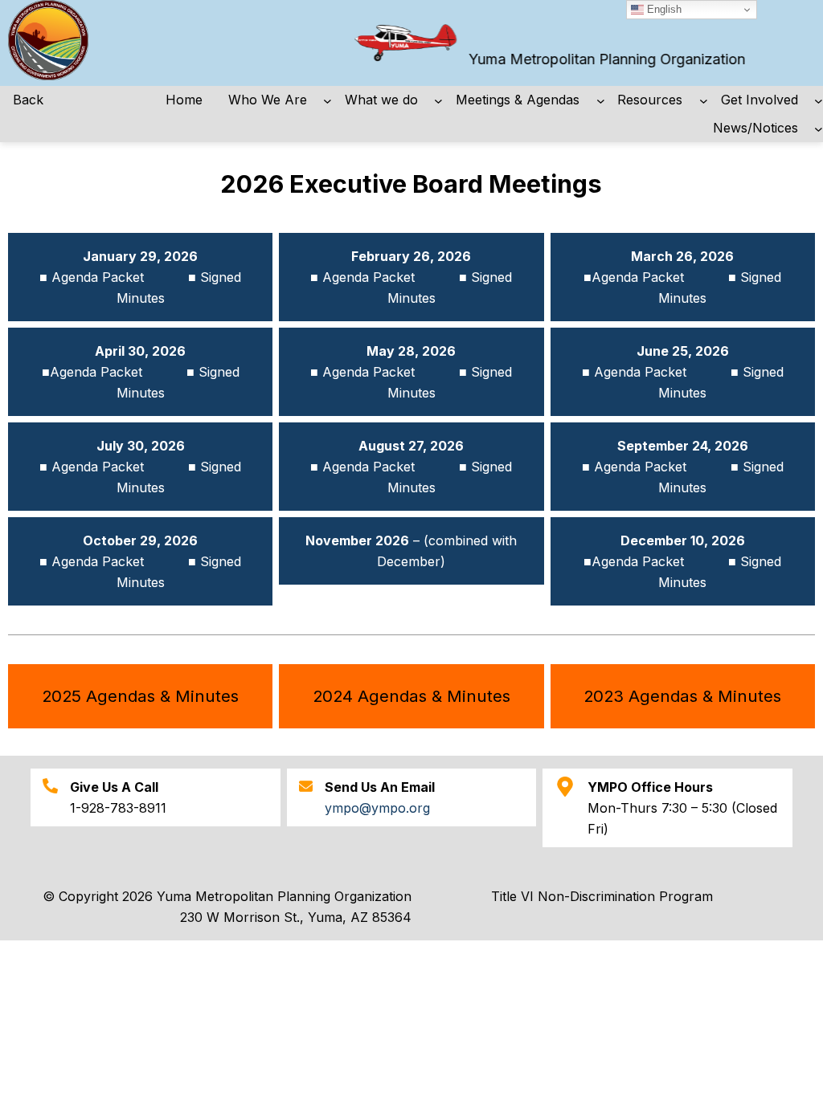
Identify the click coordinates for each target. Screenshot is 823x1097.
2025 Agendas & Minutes (140, 696)
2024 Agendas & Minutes (411, 696)
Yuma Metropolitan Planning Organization (595, 59)
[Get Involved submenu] (818, 100)
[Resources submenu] (703, 100)
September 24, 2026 (682, 446)
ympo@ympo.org (377, 808)
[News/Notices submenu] (818, 128)
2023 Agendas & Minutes (682, 696)
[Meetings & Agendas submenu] (600, 100)
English (663, 9)
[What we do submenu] (438, 100)
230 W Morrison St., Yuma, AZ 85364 (296, 917)
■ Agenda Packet (364, 277)
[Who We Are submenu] (327, 100)
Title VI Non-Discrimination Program (602, 896)
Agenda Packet (101, 277)
